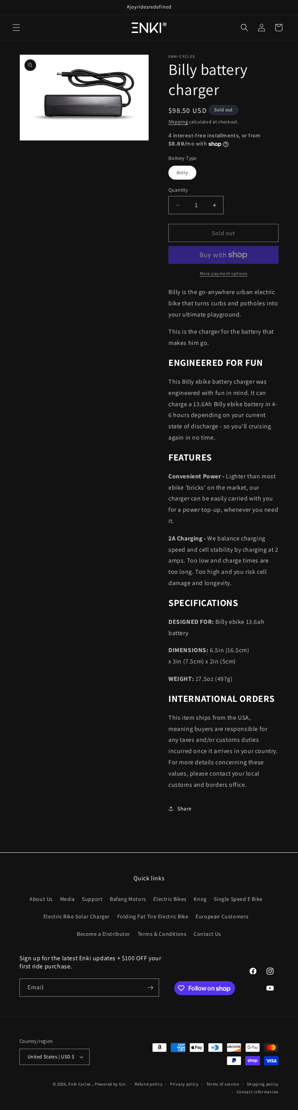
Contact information (258, 1091)
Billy (186, 174)
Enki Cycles (79, 1084)
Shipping (178, 122)
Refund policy (148, 1084)
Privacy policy (184, 1084)
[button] (16, 27)
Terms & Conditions (162, 933)
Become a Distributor (103, 933)
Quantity (178, 190)
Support (92, 898)
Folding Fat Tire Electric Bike (153, 916)
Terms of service (222, 1084)
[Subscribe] (150, 987)
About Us (41, 898)
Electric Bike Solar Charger (76, 916)
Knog (200, 898)
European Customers (222, 916)
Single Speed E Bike (238, 898)
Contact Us (207, 933)
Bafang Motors (128, 898)
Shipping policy (263, 1084)
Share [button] (184, 808)
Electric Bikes (169, 898)
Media (67, 898)
